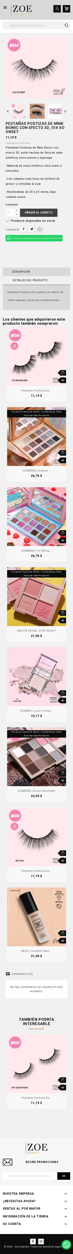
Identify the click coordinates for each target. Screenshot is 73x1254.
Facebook (33, 1241)
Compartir (23, 229)
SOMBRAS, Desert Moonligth (36, 791)
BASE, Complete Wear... (36, 951)
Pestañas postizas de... (36, 391)
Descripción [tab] (21, 272)
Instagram (41, 1241)
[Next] (69, 1063)
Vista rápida (63, 380)
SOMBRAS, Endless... (36, 471)
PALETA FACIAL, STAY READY (36, 631)
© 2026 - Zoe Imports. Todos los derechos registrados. (36, 1246)
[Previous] (4, 1063)
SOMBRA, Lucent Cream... (36, 711)
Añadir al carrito (38, 213)
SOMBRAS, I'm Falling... (36, 551)
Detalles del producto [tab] (30, 280)
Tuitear (31, 229)
